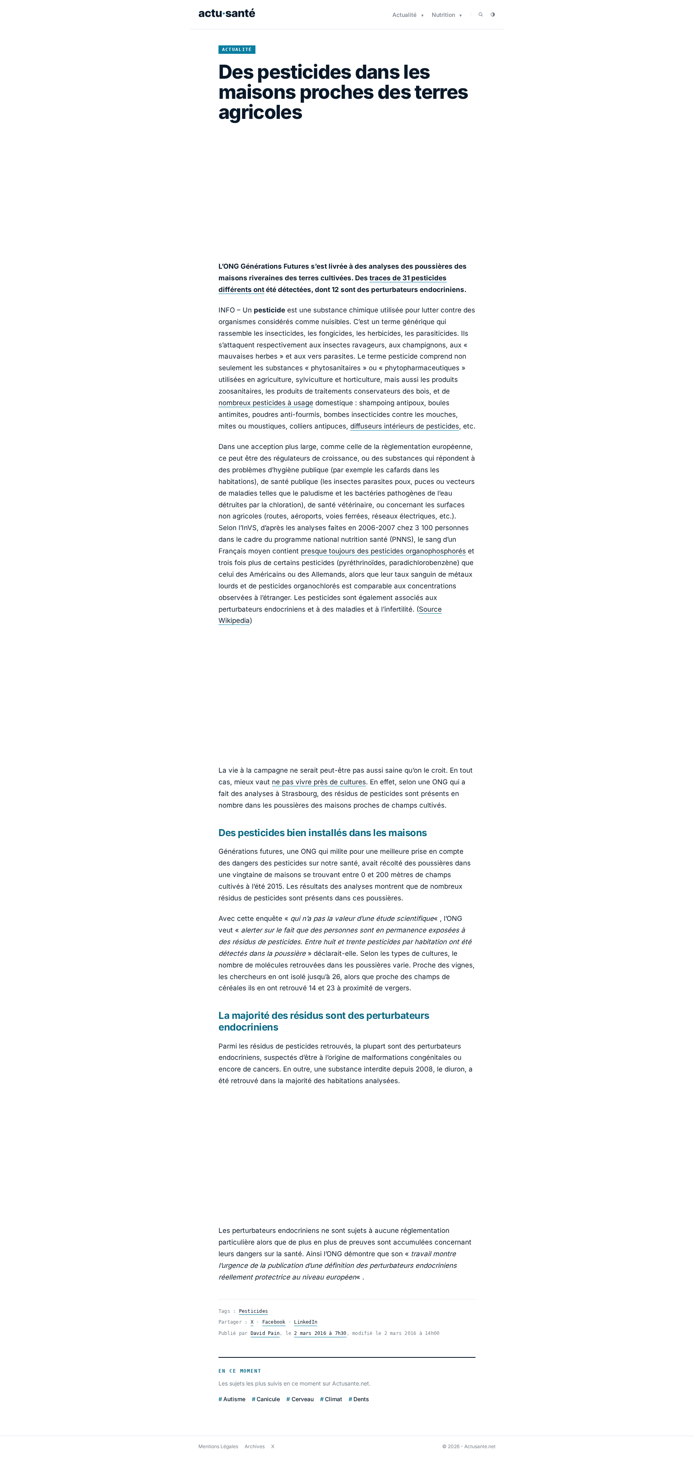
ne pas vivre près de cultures (319, 782)
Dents (361, 1399)
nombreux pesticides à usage (265, 403)
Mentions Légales (218, 1446)
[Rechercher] (481, 14)
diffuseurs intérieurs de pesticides (404, 426)
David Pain (265, 1333)
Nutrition (443, 14)
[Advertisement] (347, 191)
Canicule (268, 1399)
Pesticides (253, 1311)
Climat (333, 1399)
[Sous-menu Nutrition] (460, 15)
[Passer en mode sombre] (493, 14)
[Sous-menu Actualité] (422, 15)
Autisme (234, 1399)
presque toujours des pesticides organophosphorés (383, 551)
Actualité (404, 14)
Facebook (274, 1322)
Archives (255, 1446)
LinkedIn (305, 1322)
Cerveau (302, 1399)
